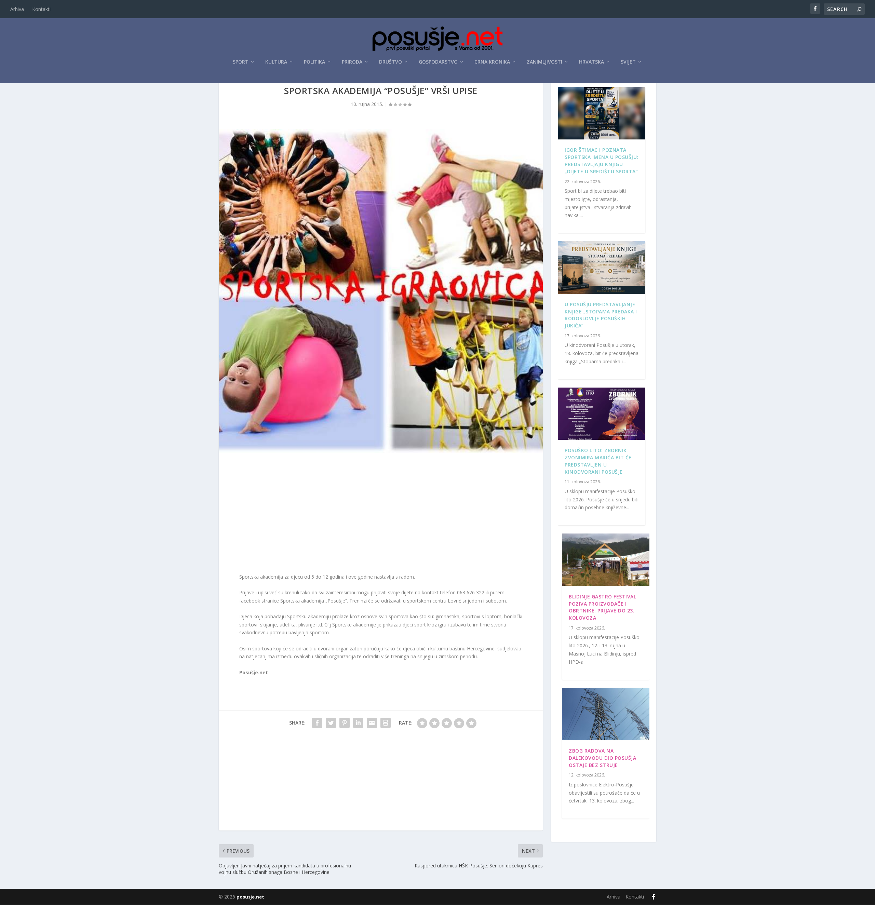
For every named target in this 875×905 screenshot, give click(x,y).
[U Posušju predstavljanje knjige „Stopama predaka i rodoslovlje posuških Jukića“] (601, 267)
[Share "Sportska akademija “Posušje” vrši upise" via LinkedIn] (358, 723)
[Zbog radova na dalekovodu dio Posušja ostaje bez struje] (605, 714)
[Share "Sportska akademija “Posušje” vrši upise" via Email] (372, 723)
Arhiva (17, 9)
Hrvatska (591, 62)
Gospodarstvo (438, 62)
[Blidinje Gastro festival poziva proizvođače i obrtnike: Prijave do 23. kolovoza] (605, 559)
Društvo (390, 62)
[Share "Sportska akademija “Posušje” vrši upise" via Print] (385, 723)
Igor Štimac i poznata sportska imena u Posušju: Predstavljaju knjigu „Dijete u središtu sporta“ (601, 160)
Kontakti (41, 9)
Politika (314, 62)
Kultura (276, 62)
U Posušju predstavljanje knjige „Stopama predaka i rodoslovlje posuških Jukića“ (601, 315)
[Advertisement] (381, 515)
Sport (240, 62)
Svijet (628, 62)
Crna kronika (492, 62)
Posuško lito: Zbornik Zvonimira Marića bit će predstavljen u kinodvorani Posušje (598, 461)
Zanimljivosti (544, 62)
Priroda (352, 62)
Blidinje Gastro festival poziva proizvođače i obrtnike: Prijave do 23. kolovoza (602, 607)
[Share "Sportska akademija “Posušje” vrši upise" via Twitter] (331, 723)
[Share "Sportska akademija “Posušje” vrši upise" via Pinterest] (344, 723)
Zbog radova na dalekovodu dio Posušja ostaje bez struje (602, 757)
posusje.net (250, 897)
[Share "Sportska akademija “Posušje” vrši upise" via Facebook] (317, 723)
